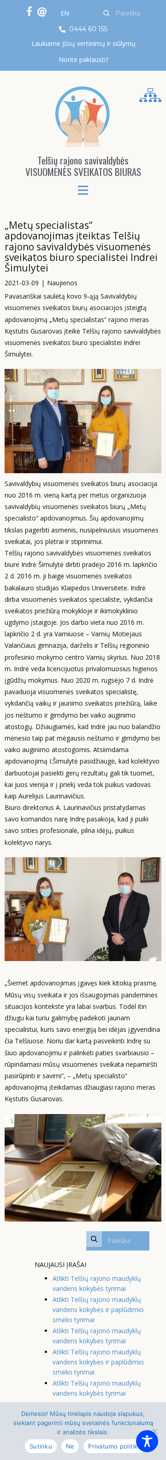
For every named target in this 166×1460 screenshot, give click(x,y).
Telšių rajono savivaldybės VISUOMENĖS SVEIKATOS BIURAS (83, 166)
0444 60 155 (87, 29)
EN (64, 13)
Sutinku (41, 1446)
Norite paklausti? (83, 59)
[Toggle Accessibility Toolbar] (147, 1441)
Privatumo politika (114, 1446)
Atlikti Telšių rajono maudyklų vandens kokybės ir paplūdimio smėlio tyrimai (98, 1309)
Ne (70, 1446)
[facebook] (29, 11)
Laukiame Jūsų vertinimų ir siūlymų (83, 43)
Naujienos (62, 282)
